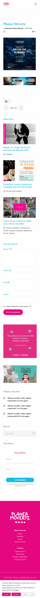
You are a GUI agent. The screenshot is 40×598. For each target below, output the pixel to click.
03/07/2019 (28, 28)
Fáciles (9, 228)
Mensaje (6, 249)
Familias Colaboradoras (20, 557)
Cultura (20, 534)
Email (5, 282)
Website (6, 294)
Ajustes (26, 594)
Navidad (9, 154)
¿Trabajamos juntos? (20, 559)
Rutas (5, 233)
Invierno (16, 228)
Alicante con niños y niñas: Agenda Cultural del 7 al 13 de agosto (19, 407)
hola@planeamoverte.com (28, 577)
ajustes (17, 590)
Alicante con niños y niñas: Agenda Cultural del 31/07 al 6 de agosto (19, 415)
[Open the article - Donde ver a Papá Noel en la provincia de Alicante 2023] (19, 134)
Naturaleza (25, 228)
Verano (12, 233)
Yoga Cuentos (20, 554)
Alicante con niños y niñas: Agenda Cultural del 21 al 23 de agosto (19, 399)
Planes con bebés (16, 231)
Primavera (28, 231)
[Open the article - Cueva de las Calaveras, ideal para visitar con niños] (19, 207)
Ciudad (20, 539)
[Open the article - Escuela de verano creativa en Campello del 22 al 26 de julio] (19, 170)
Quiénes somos (20, 551)
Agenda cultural (20, 542)
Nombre (6, 270)
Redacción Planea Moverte (14, 28)
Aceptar (6, 594)
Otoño (5, 231)
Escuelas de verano (14, 191)
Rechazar (16, 594)
